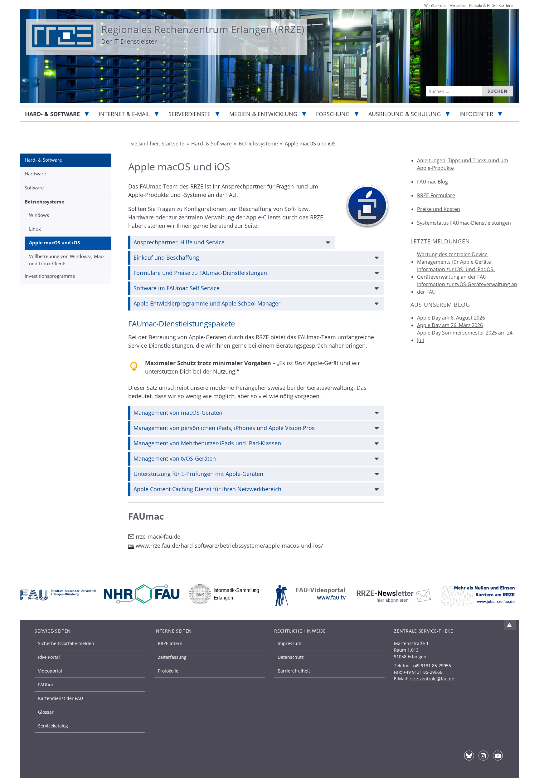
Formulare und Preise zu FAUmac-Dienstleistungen (200, 272)
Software (34, 187)
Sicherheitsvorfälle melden (66, 643)
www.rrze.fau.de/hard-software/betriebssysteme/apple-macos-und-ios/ (229, 545)
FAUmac (146, 516)
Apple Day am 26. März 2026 (450, 325)
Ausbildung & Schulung (404, 114)
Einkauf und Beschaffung (166, 257)
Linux (35, 229)
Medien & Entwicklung (263, 114)
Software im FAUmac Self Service (177, 288)
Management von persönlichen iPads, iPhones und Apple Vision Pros (224, 428)
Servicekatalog (53, 726)
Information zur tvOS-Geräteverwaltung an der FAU (467, 288)
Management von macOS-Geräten (178, 412)
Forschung (333, 114)
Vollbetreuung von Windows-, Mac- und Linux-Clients (66, 260)
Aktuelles (458, 5)
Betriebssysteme (44, 201)
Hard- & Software (52, 114)
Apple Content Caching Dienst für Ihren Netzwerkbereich (207, 489)
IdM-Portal (49, 657)
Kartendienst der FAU (60, 698)
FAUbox (46, 684)
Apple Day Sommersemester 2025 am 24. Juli (465, 336)
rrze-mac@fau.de (158, 536)
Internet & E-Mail (124, 114)
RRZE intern (170, 643)
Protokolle (168, 671)
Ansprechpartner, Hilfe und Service (179, 242)
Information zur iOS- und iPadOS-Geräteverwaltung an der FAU (456, 273)
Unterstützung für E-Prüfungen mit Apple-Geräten (198, 473)
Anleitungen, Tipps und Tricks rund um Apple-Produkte (462, 164)
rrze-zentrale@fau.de (432, 679)
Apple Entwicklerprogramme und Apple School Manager (207, 303)
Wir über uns (435, 5)
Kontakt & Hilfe (482, 5)
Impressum (289, 643)
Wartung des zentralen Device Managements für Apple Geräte (454, 258)
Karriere (505, 5)
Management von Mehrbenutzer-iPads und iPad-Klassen (207, 443)
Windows (39, 215)
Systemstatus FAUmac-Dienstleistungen (464, 222)
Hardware (35, 173)
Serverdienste (189, 114)
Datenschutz (291, 657)
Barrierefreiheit (294, 671)
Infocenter (476, 114)
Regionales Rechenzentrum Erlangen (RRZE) (202, 29)
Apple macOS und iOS (54, 242)
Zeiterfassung (172, 657)
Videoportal (50, 671)
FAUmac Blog (432, 181)
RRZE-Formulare (436, 195)
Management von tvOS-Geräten (175, 458)
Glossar (46, 712)
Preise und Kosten (438, 209)
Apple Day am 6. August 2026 (451, 317)
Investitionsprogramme (50, 276)
